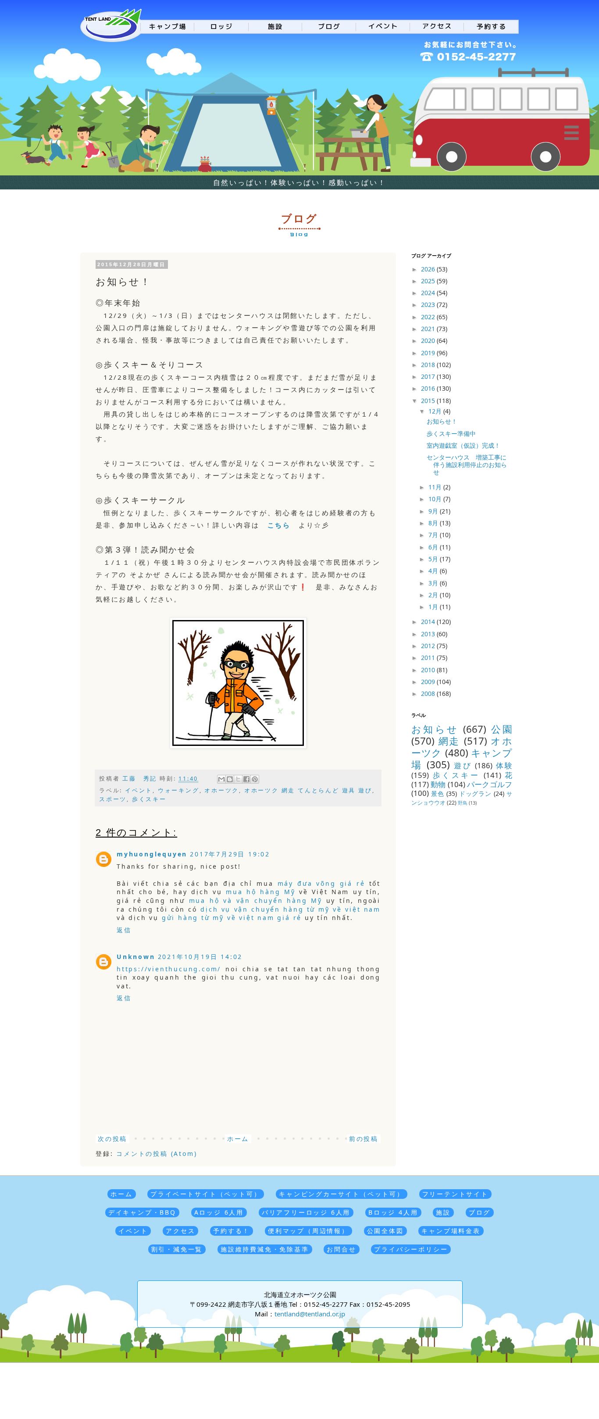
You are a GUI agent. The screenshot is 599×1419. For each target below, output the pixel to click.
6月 (434, 547)
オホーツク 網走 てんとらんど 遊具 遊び (308, 790)
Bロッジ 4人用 (393, 1212)
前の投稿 (363, 1138)
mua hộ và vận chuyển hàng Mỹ (255, 900)
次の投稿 (112, 1138)
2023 (429, 304)
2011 (429, 657)
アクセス (180, 1230)
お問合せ (341, 1249)
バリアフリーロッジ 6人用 (306, 1212)
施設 (443, 1212)
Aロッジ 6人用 (219, 1212)
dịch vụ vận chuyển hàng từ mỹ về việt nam (290, 909)
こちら (279, 525)
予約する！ (231, 1230)
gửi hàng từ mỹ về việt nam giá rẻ (232, 917)
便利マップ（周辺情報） (308, 1230)
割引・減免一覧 (177, 1249)
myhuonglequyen (152, 854)
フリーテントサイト (455, 1194)
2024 (429, 293)
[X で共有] (238, 779)
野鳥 (462, 802)
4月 (434, 571)
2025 (429, 281)
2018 (429, 364)
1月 (434, 607)
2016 (429, 388)
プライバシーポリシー (411, 1249)
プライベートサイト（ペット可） (205, 1194)
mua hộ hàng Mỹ (260, 892)
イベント (139, 790)
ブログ (480, 1212)
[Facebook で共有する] (246, 779)
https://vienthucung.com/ (169, 969)
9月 (434, 511)
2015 (429, 400)
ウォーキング (179, 790)
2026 (429, 269)
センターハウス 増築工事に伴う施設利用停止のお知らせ (467, 464)
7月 (434, 535)
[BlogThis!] (229, 779)
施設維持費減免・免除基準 (265, 1249)
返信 (124, 930)
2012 (429, 646)
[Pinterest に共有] (254, 779)
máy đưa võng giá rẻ (321, 883)
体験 (504, 765)
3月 (434, 583)
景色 (437, 793)
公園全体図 (385, 1230)
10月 (435, 499)
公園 (501, 729)
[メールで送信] (221, 779)
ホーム (238, 1138)
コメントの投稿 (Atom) (156, 1153)
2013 (429, 634)
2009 (429, 681)
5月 (434, 559)
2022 (429, 317)
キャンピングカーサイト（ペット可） (341, 1194)
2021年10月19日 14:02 (200, 956)
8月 (434, 523)
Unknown (136, 956)
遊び (463, 765)
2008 (429, 693)
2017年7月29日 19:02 (230, 854)
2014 (429, 621)
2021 (429, 328)
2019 (429, 353)
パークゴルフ (489, 784)
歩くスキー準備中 (451, 433)
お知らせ (435, 729)
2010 (429, 670)
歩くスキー (149, 799)
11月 (435, 487)
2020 (429, 340)
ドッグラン (475, 793)
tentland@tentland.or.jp (310, 1313)
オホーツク (221, 790)
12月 (435, 411)
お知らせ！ (442, 421)
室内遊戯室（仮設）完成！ (463, 445)
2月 (434, 595)
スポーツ (113, 799)
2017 (429, 376)
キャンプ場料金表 (450, 1230)
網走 (449, 741)
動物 (438, 784)
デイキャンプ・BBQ (142, 1212)
